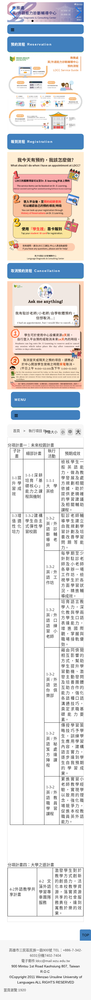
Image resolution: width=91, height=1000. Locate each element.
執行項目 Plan (39, 431)
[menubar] (12, 30)
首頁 (16, 431)
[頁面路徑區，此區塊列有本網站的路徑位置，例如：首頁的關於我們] (8, 431)
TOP (85, 935)
